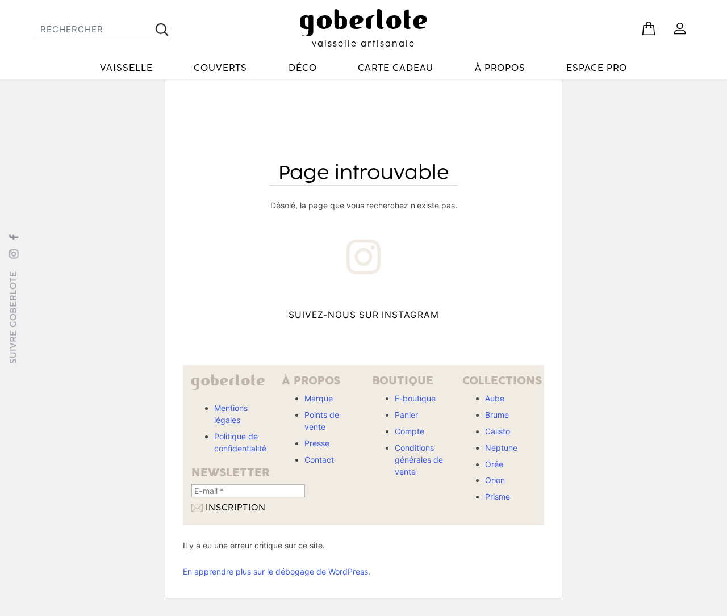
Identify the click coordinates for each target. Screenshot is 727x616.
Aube (494, 398)
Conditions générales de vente (419, 459)
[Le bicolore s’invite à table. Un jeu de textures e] (454, 315)
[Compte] (679, 28)
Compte (409, 431)
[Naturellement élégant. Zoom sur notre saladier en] (514, 315)
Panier (406, 415)
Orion (495, 480)
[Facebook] (13, 237)
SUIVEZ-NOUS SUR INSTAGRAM (364, 314)
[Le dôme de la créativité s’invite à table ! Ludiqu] (213, 315)
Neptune (501, 447)
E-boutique (415, 398)
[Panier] (648, 28)
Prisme (497, 496)
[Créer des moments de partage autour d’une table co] (273, 315)
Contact (319, 459)
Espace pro (596, 68)
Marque (318, 398)
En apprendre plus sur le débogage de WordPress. (276, 571)
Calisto (497, 431)
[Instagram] (13, 254)
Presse (316, 443)
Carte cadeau (395, 68)
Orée (494, 464)
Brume (497, 415)
